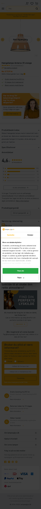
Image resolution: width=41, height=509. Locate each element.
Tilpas (19, 277)
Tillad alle (20, 271)
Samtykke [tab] (10, 235)
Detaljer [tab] (30, 235)
